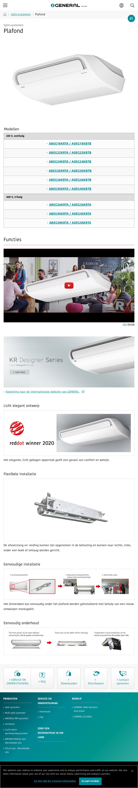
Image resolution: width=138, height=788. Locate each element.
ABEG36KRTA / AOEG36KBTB (70, 180)
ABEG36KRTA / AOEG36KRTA (70, 205)
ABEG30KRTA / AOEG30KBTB (70, 171)
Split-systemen (12, 707)
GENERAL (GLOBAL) (83, 717)
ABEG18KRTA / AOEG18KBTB (70, 144)
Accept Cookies (90, 781)
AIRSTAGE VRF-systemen (16, 719)
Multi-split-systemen (15, 713)
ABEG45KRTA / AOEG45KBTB (70, 189)
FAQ (41, 717)
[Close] (132, 771)
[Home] (5, 14)
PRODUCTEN (10, 699)
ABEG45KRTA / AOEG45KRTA (70, 214)
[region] (69, 776)
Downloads (45, 712)
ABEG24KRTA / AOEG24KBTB (70, 162)
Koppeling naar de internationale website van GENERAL (43, 391)
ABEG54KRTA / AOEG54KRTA (70, 223)
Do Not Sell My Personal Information (55, 781)
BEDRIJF (77, 699)
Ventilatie (10, 724)
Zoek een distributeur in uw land (50, 733)
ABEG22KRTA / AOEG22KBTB (70, 153)
